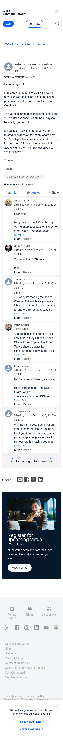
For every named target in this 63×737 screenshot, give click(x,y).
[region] (31, 718)
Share (55, 192)
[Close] (57, 705)
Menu (58, 11)
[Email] (20, 479)
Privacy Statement (30, 721)
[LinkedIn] (40, 479)
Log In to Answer (31, 461)
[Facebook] (27, 479)
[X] (33, 479)
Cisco (14, 12)
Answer (36, 192)
